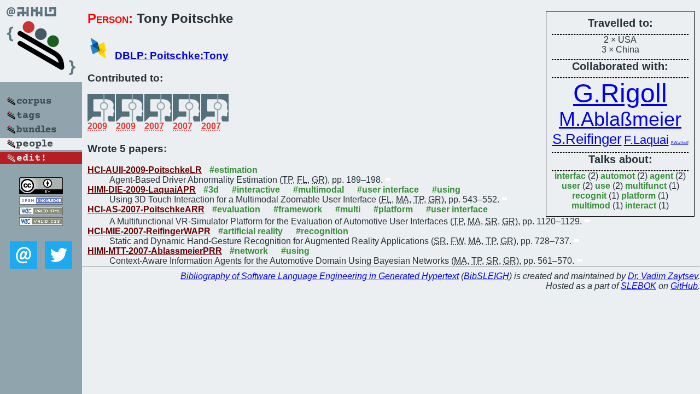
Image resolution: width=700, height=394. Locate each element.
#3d (211, 189)
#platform (393, 209)
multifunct (646, 185)
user (571, 185)
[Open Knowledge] (41, 201)
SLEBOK (638, 286)
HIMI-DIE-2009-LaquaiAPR (142, 189)
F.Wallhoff (680, 142)
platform (638, 195)
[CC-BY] (41, 191)
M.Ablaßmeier (620, 119)
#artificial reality (250, 231)
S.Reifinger (587, 139)
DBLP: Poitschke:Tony (172, 55)
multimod (590, 205)
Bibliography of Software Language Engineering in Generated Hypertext (319, 276)
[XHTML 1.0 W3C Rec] (41, 212)
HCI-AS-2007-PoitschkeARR (146, 209)
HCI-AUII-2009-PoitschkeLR (145, 170)
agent (661, 176)
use (602, 185)
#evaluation (236, 209)
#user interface (388, 189)
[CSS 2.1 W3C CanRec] (41, 233)
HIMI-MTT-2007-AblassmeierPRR (155, 251)
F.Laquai (646, 140)
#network (249, 251)
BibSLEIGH (486, 276)
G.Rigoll (620, 93)
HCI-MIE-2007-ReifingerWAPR (149, 231)
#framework (297, 209)
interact (640, 205)
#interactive (256, 189)
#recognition (322, 231)
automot (617, 176)
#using (446, 189)
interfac (570, 176)
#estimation (233, 170)
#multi (347, 209)
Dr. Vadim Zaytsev (663, 276)
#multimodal (318, 189)
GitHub (684, 286)
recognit (589, 195)
